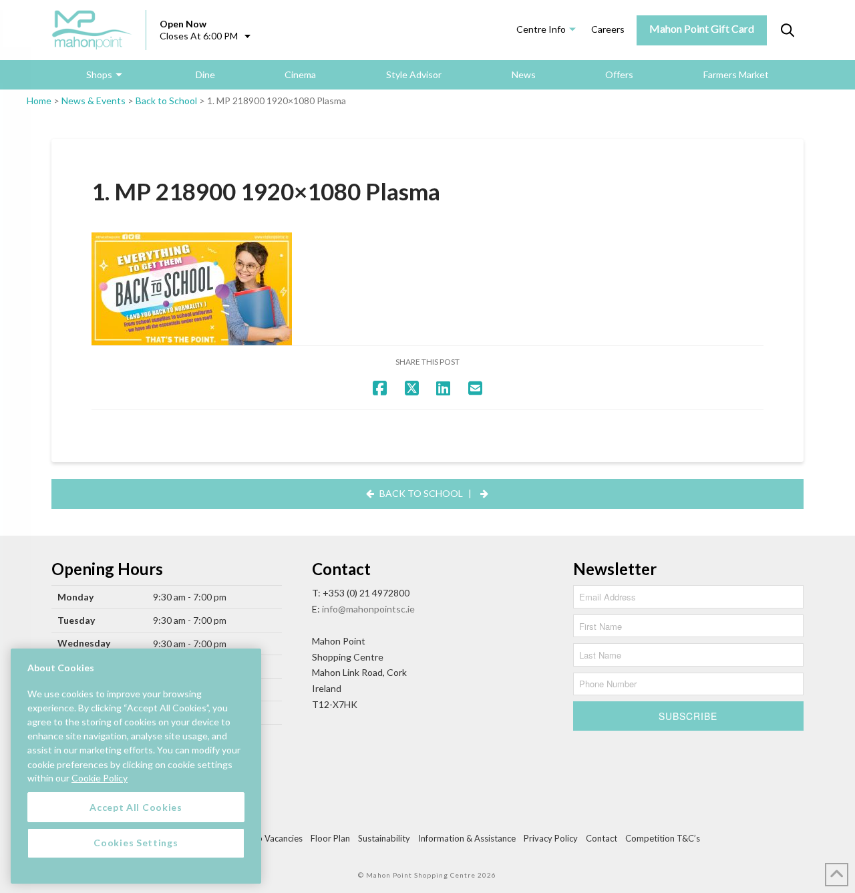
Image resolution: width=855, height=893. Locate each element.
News (524, 74)
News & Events (93, 100)
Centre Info (541, 29)
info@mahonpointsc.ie (368, 608)
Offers (619, 74)
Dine (205, 74)
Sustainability (384, 838)
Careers (608, 29)
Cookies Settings (136, 842)
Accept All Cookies (136, 806)
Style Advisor (414, 74)
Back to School (166, 100)
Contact (601, 838)
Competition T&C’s (662, 838)
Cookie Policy (99, 777)
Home (39, 100)
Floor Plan (330, 838)
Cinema (300, 74)
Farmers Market (736, 74)
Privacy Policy (551, 838)
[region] (136, 766)
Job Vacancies (275, 838)
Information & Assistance (467, 838)
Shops (99, 74)
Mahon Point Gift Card (701, 28)
